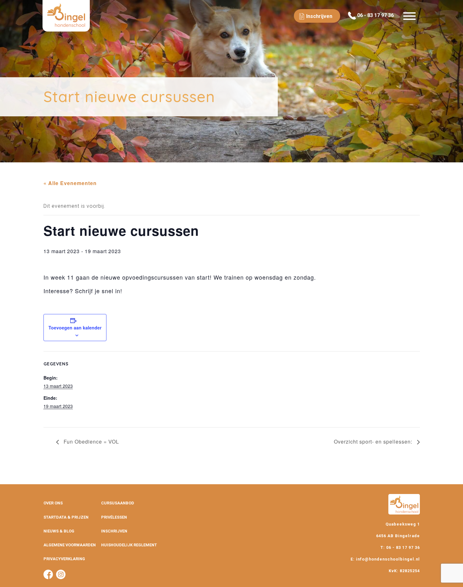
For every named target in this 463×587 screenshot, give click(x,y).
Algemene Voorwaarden (69, 545)
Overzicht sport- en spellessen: (374, 441)
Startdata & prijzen (66, 517)
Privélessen (114, 517)
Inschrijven (114, 531)
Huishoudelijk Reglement (129, 545)
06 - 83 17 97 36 (375, 15)
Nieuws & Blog (58, 531)
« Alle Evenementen (70, 183)
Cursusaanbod (117, 503)
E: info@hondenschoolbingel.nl (385, 559)
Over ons (53, 503)
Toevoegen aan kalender (75, 327)
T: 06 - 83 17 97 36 (400, 547)
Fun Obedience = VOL (90, 441)
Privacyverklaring (64, 558)
